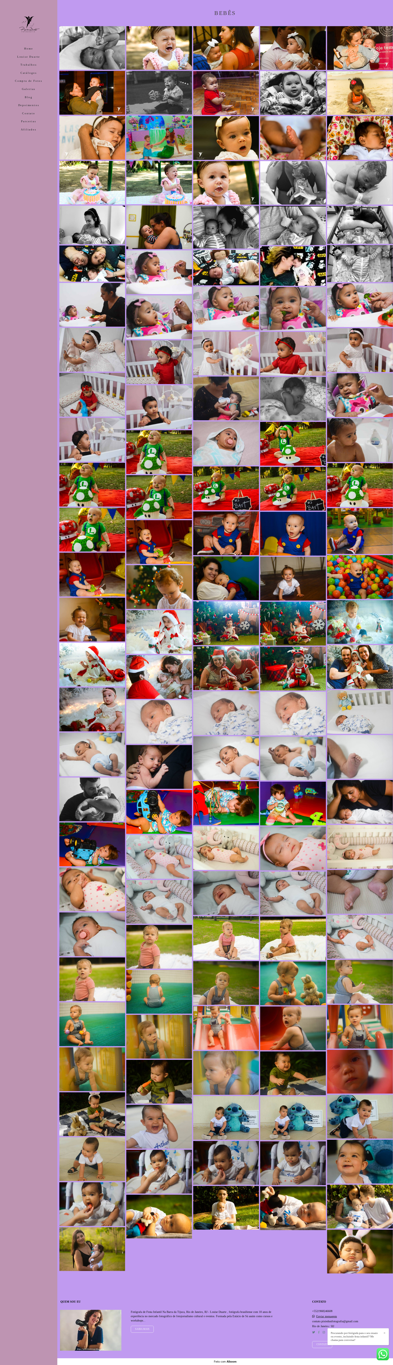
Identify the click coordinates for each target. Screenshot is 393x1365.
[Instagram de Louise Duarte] (324, 1332)
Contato (28, 113)
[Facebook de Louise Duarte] (319, 1332)
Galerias (28, 89)
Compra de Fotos (28, 80)
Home (28, 48)
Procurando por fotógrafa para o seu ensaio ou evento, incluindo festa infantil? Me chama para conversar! (354, 1336)
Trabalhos (28, 64)
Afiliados (28, 129)
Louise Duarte (28, 56)
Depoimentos (28, 105)
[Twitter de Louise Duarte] (313, 1332)
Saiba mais (142, 1329)
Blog (29, 97)
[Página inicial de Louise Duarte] (28, 23)
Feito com (225, 1361)
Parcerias (28, 121)
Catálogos (28, 72)
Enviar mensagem (326, 1316)
